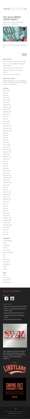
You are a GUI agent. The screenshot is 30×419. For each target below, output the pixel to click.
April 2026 (5, 95)
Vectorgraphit (15, 415)
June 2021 (5, 206)
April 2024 (5, 140)
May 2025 (5, 119)
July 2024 (5, 133)
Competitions (6, 245)
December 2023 (7, 149)
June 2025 (5, 116)
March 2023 (6, 168)
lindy (6, 22)
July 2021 (5, 203)
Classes (18, 22)
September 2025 (7, 112)
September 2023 (7, 156)
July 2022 (5, 187)
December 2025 (7, 104)
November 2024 (7, 128)
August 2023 (6, 159)
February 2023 (6, 170)
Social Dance (6, 262)
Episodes (5, 247)
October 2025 (6, 109)
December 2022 (7, 175)
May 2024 (5, 137)
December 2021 (7, 192)
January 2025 (6, 123)
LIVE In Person (6, 250)
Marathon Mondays (8, 252)
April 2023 (5, 166)
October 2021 (6, 196)
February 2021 (6, 213)
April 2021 (5, 211)
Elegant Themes (11, 415)
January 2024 (6, 147)
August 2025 (6, 114)
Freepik (8, 415)
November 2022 (7, 177)
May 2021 (5, 208)
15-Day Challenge (7, 240)
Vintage (5, 269)
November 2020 (7, 220)
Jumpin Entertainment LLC (15, 413)
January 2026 (6, 102)
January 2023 (6, 173)
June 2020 (5, 232)
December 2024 (7, 126)
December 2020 (7, 218)
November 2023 (7, 152)
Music (4, 254)
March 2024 (6, 142)
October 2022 (6, 180)
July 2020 (5, 229)
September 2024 (7, 130)
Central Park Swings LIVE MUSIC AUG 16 (13, 68)
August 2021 (6, 201)
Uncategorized (6, 264)
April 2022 (5, 189)
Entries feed (6, 277)
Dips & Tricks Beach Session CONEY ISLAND (14, 61)
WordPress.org (7, 282)
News (8, 24)
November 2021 (7, 194)
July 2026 (5, 93)
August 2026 (6, 90)
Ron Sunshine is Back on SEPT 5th (11, 74)
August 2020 (6, 227)
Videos (4, 266)
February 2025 (6, 121)
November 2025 (7, 107)
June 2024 (5, 135)
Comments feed (7, 280)
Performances (6, 259)
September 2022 (7, 182)
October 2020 (6, 222)
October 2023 (6, 154)
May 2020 (5, 234)
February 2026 (6, 100)
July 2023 (5, 161)
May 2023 (5, 163)
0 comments (14, 24)
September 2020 (7, 225)
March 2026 (6, 97)
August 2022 (6, 185)
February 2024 (6, 145)
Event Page (10, 45)
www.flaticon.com (20, 415)
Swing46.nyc (6, 358)
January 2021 (6, 215)
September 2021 (7, 199)
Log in (4, 275)
